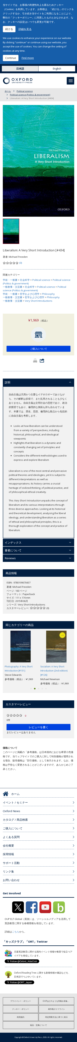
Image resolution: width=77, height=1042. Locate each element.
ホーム (8, 91)
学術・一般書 (10, 280)
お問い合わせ (11, 880)
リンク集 (8, 871)
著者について (13, 550)
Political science (25, 91)
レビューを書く (38, 727)
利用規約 (20, 1017)
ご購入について (38, 348)
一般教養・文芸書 (12, 286)
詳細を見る (25, 29)
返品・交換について (38, 1025)
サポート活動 (11, 863)
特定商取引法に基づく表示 (56, 1017)
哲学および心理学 (29, 294)
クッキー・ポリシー (20, 1009)
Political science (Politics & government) (30, 94)
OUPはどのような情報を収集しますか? (58, 1001)
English (57, 68)
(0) (20, 262)
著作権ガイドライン (56, 1009)
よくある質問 (11, 837)
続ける (9, 29)
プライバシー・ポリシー (20, 1001)
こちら (15, 931)
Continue (10, 58)
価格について (10, 747)
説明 (7, 382)
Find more (27, 58)
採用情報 (8, 854)
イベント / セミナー (15, 802)
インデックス (13, 542)
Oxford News (11, 811)
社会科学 (25, 280)
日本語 (20, 68)
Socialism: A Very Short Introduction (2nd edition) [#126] (53, 671)
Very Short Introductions (38, 300)
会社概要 (8, 845)
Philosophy (48, 294)
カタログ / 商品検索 (15, 819)
